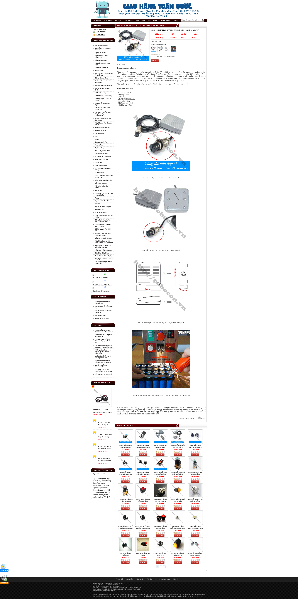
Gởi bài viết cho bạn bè (186, 418)
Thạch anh (98, 190)
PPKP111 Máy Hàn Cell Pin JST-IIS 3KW (104, 460)
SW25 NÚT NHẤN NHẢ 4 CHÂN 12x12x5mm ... (125, 527)
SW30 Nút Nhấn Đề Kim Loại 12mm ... (160, 500)
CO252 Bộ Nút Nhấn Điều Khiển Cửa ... (160, 473)
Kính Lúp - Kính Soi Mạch (103, 250)
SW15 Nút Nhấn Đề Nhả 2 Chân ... (160, 527)
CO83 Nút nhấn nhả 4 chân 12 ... (160, 554)
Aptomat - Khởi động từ (103, 207)
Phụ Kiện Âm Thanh (101, 67)
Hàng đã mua (101, 35)
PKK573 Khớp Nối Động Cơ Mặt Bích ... (104, 424)
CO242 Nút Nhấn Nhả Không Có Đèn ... (126, 500)
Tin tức (149, 579)
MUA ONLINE (128, 21)
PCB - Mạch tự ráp (101, 212)
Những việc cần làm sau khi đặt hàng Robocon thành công (103, 351)
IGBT (96, 136)
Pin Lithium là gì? (100, 315)
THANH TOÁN (140, 21)
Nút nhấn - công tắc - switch (140, 26)
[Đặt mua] (155, 61)
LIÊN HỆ (175, 21)
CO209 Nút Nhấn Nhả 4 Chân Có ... (178, 500)
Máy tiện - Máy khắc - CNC (104, 259)
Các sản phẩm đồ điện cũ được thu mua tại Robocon (104, 346)
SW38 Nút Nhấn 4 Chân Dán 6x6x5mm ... (142, 446)
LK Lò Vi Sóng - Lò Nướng (103, 96)
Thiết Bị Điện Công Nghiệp (103, 256)
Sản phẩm (129, 579)
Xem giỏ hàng (101, 32)
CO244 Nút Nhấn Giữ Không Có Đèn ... (178, 473)
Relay (97, 198)
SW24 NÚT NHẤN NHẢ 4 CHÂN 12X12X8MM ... (143, 527)
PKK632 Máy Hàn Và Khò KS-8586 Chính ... (105, 448)
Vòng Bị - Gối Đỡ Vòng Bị (103, 238)
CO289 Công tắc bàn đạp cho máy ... (178, 446)
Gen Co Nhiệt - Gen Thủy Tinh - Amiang (103, 225)
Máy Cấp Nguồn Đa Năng (103, 85)
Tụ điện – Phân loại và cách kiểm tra (102, 366)
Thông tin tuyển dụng (102, 318)
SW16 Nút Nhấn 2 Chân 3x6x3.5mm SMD (177, 527)
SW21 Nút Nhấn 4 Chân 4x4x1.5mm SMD (195, 527)
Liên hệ (175, 579)
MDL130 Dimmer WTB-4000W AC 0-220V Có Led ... (102, 411)
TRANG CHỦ (97, 21)
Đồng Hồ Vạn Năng (101, 78)
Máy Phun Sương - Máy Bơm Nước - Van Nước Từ (104, 242)
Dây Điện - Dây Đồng (102, 253)
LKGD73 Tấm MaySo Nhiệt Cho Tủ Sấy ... (105, 436)
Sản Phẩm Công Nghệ (102, 127)
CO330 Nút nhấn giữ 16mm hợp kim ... (125, 446)
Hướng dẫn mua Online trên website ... (102, 302)
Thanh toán (140, 579)
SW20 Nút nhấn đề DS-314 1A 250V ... (195, 554)
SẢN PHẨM (108, 21)
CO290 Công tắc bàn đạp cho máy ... (160, 446)
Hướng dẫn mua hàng (163, 579)
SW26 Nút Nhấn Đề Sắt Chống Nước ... (195, 500)
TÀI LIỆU (118, 21)
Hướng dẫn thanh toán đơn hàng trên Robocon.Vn (104, 331)
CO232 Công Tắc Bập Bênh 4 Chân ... (143, 500)
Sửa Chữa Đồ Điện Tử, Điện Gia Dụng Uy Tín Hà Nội (103, 341)
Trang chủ (119, 579)
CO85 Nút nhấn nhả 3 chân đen (125, 554)
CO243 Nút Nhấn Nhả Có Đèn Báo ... (195, 473)
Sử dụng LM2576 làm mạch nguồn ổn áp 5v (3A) (103, 370)
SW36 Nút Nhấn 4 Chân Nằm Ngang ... (195, 446)
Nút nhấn (160, 26)
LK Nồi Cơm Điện (101, 93)
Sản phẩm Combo (101, 60)
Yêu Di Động (198, 596)
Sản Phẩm (121, 26)
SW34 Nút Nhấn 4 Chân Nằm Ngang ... (142, 473)
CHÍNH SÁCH (152, 21)
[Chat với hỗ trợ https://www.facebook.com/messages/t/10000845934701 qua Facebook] (105, 274)
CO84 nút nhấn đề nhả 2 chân (143, 554)
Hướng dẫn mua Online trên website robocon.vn (103, 361)
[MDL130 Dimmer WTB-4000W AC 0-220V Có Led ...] (102, 398)
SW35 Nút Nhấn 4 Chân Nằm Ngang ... (125, 473)
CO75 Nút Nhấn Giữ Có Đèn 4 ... (177, 554)
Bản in (203, 418)
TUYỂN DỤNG (165, 21)
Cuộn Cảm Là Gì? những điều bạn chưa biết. (103, 357)
